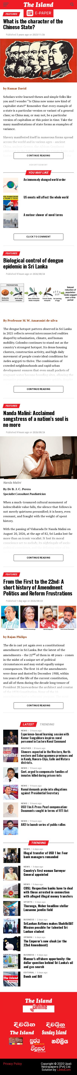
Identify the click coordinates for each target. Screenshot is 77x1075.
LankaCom (64, 1069)
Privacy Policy (12, 1064)
